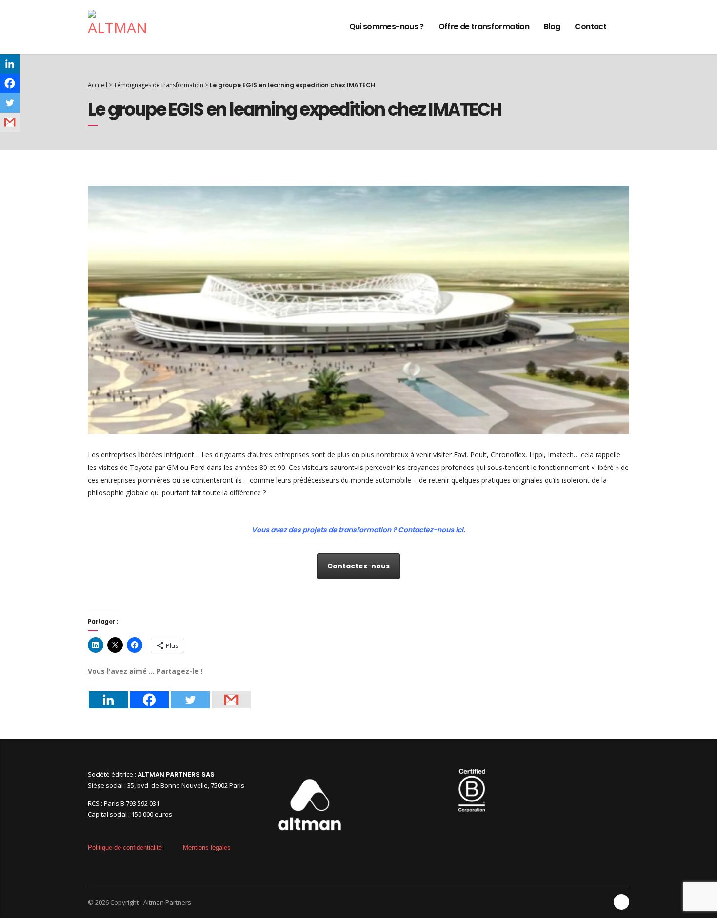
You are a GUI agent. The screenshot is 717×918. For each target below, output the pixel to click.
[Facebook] (149, 693)
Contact (590, 26)
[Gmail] (231, 693)
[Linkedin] (108, 693)
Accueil (97, 85)
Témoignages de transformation (158, 85)
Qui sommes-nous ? (386, 26)
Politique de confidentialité (125, 847)
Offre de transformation (483, 26)
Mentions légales (207, 847)
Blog (552, 26)
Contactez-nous (358, 566)
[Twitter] (190, 693)
